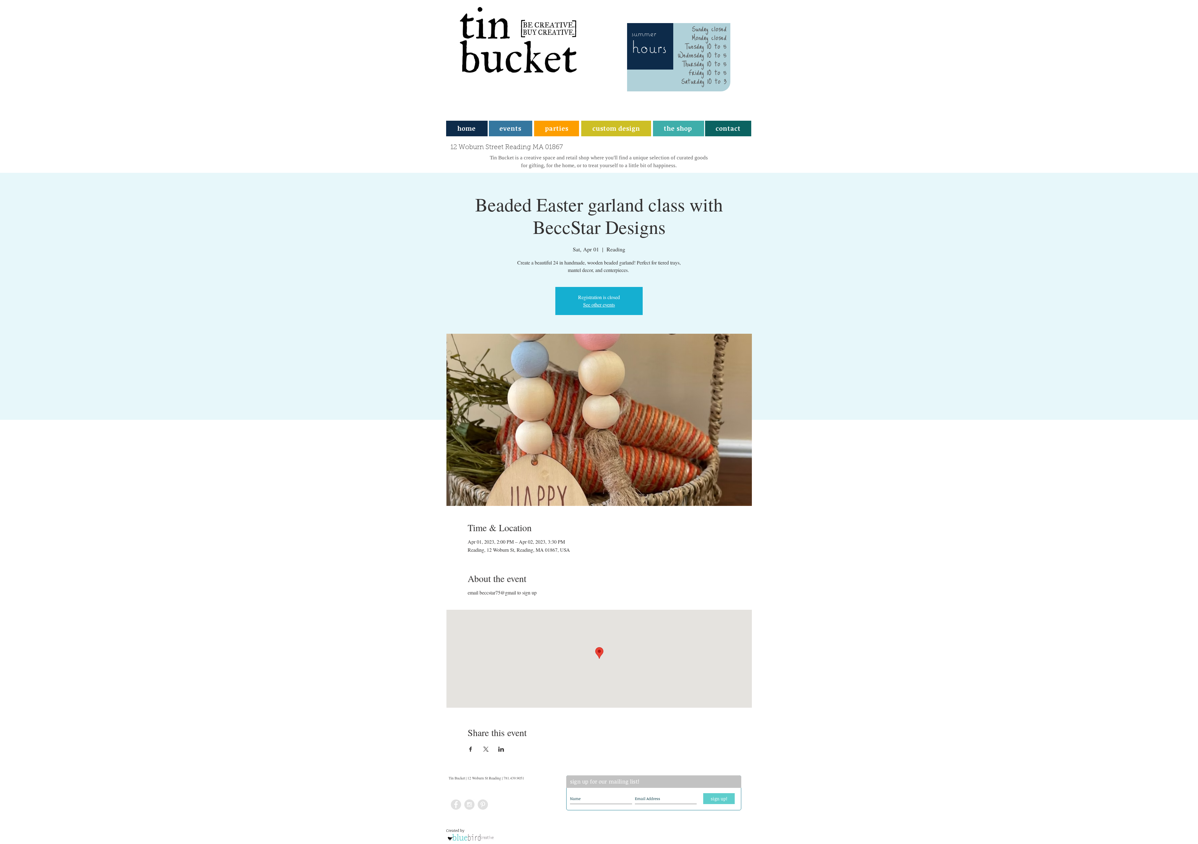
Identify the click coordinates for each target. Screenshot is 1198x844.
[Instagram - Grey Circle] (469, 804)
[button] (557, 128)
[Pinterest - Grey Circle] (483, 804)
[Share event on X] (486, 749)
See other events (599, 304)
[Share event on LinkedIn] (501, 749)
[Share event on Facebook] (471, 749)
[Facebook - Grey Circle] (456, 804)
